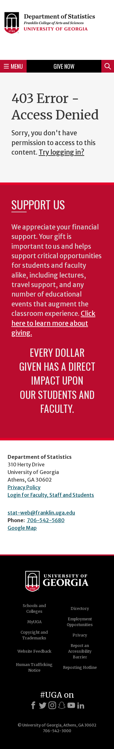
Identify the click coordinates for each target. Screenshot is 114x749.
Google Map (22, 528)
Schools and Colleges (34, 608)
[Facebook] (33, 705)
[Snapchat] (62, 705)
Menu (17, 66)
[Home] (57, 29)
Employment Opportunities (80, 622)
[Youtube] (71, 705)
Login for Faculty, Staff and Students (51, 495)
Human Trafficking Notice (34, 667)
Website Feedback (34, 651)
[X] (43, 705)
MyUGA (34, 621)
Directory (80, 608)
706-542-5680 (46, 520)
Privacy (80, 635)
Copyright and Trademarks (34, 635)
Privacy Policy (24, 487)
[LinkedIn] (81, 705)
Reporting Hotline (80, 667)
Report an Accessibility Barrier (80, 651)
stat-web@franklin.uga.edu (41, 512)
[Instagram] (52, 705)
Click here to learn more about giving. (53, 323)
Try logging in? (61, 152)
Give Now (64, 66)
